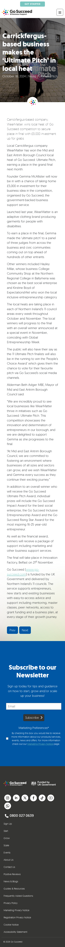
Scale (6, 845)
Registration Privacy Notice (17, 917)
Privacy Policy (11, 902)
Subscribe (32, 717)
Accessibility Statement (15, 931)
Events (7, 852)
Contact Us (9, 866)
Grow (7, 838)
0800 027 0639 (22, 815)
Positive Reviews (12, 874)
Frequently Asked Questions (18, 895)
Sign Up (8, 823)
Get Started (32, 4)
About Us (8, 859)
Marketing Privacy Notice (40, 743)
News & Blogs (11, 881)
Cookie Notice (11, 924)
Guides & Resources (14, 888)
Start (6, 830)
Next (25, 630)
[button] (7, 797)
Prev (12, 630)
